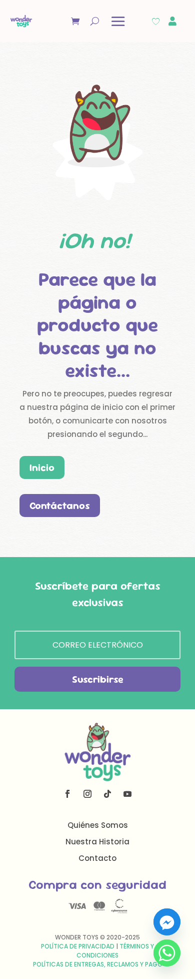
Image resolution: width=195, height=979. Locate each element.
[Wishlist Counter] (156, 21)
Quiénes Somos (98, 825)
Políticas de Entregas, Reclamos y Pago (97, 964)
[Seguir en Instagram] (88, 794)
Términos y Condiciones (115, 950)
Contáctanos (60, 505)
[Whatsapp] (167, 952)
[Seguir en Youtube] (128, 794)
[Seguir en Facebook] (68, 794)
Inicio (42, 467)
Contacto (97, 858)
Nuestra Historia (98, 841)
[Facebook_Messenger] (167, 921)
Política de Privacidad (77, 946)
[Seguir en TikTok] (108, 794)
